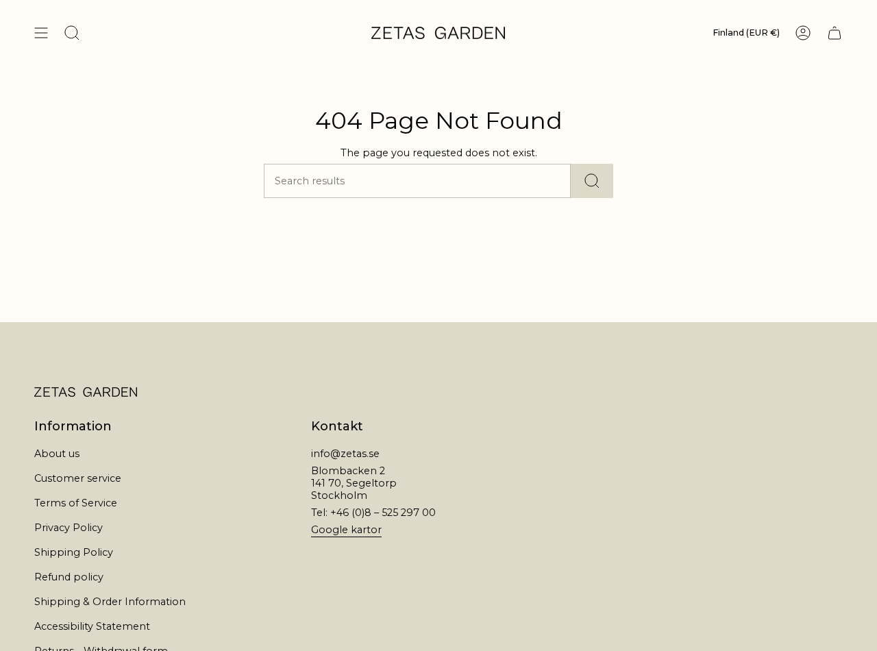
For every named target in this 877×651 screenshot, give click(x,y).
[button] (72, 33)
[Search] (592, 181)
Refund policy (68, 577)
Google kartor (346, 530)
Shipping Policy (73, 552)
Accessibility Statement (92, 626)
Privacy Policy (68, 527)
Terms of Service (75, 503)
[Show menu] (41, 33)
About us (56, 453)
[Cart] (834, 33)
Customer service (77, 478)
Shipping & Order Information (110, 601)
